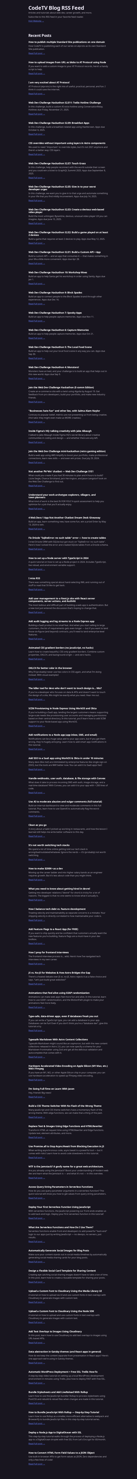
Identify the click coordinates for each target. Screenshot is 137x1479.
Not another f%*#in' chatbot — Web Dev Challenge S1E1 (60, 471)
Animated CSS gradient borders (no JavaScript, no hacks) (60, 647)
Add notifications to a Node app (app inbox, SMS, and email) (62, 734)
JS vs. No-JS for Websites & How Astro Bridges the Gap (59, 972)
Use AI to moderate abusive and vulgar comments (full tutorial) (65, 801)
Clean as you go (37, 825)
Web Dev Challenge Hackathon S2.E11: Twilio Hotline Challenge (64, 102)
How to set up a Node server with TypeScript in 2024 (58, 558)
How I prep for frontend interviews (48, 952)
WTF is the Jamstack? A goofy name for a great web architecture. (65, 1166)
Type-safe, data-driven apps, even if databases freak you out (63, 1016)
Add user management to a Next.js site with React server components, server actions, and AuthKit (61, 600)
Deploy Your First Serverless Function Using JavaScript (59, 1207)
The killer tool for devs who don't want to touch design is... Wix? (65, 688)
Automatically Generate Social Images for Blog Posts (58, 1250)
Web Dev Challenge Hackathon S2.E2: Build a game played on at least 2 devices (68, 234)
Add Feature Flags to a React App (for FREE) (53, 929)
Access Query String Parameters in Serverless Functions (60, 1186)
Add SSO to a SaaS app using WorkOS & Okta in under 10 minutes (65, 758)
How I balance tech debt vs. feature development (57, 909)
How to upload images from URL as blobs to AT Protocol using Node (67, 62)
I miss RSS (34, 578)
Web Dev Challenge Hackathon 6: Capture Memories (58, 330)
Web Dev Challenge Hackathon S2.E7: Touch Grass (57, 163)
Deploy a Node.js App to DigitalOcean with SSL (54, 1432)
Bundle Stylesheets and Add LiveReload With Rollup (58, 1392)
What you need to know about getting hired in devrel (59, 888)
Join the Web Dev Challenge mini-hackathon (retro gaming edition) (67, 451)
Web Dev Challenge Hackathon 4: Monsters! (53, 367)
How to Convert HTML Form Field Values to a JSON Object (61, 1452)
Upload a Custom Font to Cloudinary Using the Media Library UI (65, 1291)
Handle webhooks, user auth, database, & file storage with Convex (66, 778)
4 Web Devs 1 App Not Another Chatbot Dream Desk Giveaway (64, 517)
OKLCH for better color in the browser (50, 668)
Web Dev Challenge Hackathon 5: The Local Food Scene (60, 347)
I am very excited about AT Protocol (48, 82)
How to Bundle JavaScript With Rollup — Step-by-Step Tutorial (63, 1412)
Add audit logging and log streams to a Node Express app (61, 621)
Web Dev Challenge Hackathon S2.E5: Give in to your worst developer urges (62, 188)
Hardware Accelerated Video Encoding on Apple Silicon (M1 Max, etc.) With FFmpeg (68, 1067)
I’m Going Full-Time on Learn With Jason (51, 1088)
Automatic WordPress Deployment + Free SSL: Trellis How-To (62, 1371)
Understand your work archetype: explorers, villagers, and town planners (62, 496)
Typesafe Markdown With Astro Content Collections (58, 1039)
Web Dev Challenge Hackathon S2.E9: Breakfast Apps (58, 122)
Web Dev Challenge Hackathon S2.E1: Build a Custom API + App (64, 252)
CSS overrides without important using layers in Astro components (66, 143)
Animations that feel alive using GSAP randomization (59, 992)
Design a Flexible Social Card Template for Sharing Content (62, 1270)
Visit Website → (36, 21)
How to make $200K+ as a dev (45, 868)
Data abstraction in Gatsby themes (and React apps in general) (64, 1351)
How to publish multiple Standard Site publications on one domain (66, 42)
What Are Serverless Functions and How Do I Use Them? (60, 1227)
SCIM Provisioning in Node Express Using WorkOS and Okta (62, 708)
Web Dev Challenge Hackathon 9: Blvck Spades (55, 292)
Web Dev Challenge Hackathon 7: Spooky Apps (55, 312)
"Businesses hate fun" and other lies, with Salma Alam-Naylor (64, 410)
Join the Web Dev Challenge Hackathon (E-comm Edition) (61, 387)
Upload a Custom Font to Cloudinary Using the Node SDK (61, 1311)
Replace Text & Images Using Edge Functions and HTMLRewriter (65, 1126)
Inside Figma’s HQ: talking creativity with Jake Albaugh (60, 430)
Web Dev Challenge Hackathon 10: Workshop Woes (57, 272)
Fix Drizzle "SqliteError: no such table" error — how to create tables (67, 537)
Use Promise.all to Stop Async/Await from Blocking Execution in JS (66, 1146)
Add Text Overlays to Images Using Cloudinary (55, 1331)
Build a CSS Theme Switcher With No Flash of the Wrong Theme (65, 1105)
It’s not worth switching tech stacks (49, 845)
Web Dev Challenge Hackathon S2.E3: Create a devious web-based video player (66, 211)
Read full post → (36, 53)
